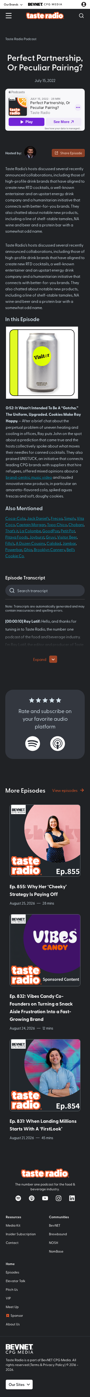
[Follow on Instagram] (58, 1198)
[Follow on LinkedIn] (72, 1198)
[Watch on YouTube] (45, 1198)
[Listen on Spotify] (32, 743)
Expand (39, 659)
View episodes (65, 790)
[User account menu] (83, 4)
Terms (34, 1364)
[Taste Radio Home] (45, 15)
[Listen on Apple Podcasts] (57, 743)
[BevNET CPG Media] (45, 4)
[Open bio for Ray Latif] (30, 152)
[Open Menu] (9, 16)
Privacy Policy (54, 1364)
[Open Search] (81, 16)
